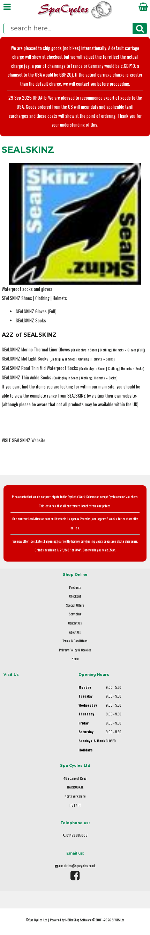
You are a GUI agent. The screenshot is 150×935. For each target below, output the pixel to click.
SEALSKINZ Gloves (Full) (36, 311)
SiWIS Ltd (118, 919)
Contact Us (75, 623)
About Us (75, 632)
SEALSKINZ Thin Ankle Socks (26, 377)
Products (75, 587)
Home (75, 658)
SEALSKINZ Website (28, 440)
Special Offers (75, 605)
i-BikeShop (72, 919)
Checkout (75, 596)
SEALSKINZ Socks (31, 320)
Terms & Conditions (75, 640)
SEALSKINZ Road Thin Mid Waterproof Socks (40, 368)
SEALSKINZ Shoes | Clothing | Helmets (34, 298)
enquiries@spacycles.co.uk (77, 865)
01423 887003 (76, 835)
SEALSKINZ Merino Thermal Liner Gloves (36, 349)
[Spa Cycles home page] (75, 17)
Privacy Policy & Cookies (75, 649)
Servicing (75, 613)
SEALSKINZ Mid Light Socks (25, 358)
